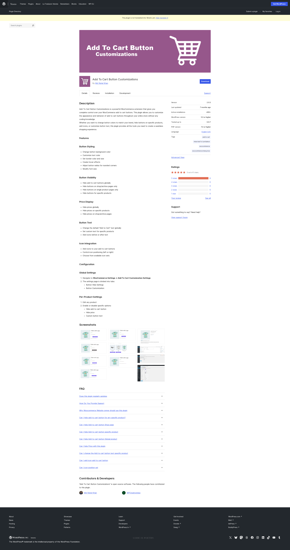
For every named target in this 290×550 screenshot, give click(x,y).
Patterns (67, 527)
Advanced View (177, 157)
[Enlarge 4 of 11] (103, 371)
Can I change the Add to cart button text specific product (103, 453)
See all (208, 198)
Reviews (96, 93)
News (11, 520)
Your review (176, 198)
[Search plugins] (33, 25)
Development (124, 93)
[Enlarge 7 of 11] (132, 358)
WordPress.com (235, 517)
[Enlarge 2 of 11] (103, 345)
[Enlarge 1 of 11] (103, 332)
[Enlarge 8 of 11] (162, 332)
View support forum (179, 217)
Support (207, 93)
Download (205, 81)
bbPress (232, 524)
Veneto (33, 538)
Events (176, 520)
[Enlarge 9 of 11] (162, 349)
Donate (177, 524)
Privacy (12, 527)
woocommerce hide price (201, 151)
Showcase (68, 517)
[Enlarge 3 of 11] (103, 358)
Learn (121, 517)
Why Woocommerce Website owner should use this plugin (103, 410)
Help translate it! (162, 18)
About (11, 517)
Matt (231, 520)
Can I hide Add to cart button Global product (98, 439)
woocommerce (204, 146)
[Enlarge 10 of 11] (162, 358)
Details (84, 93)
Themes (67, 520)
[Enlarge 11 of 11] (162, 368)
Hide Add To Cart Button (202, 141)
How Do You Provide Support (91, 403)
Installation (109, 93)
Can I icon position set (88, 468)
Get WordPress (279, 4)
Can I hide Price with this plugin (92, 446)
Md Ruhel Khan (101, 83)
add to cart (206, 137)
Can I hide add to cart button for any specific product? (102, 418)
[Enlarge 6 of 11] (132, 345)
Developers (123, 524)
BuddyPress (233, 527)
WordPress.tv (125, 527)
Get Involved (178, 517)
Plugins (66, 524)
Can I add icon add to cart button (93, 460)
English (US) (206, 132)
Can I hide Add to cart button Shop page (96, 425)
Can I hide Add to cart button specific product (98, 432)
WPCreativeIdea (133, 493)
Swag (177, 527)
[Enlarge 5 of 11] (132, 332)
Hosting (12, 524)
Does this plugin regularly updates (93, 396)
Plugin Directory (15, 11)
